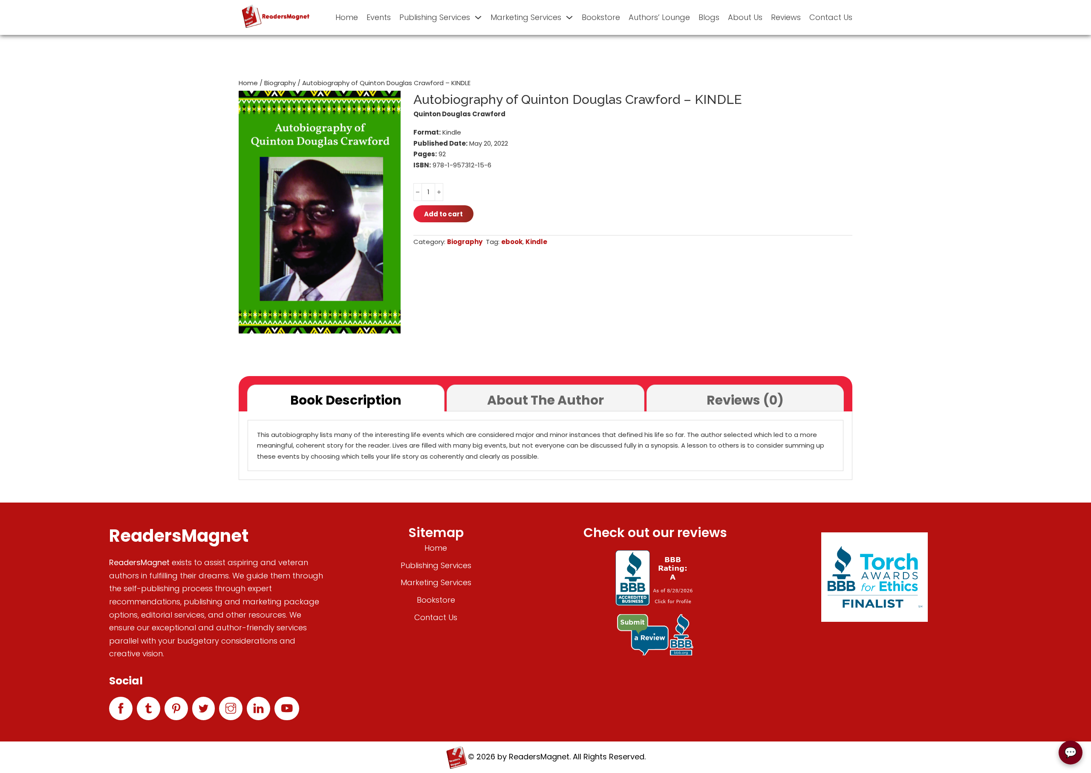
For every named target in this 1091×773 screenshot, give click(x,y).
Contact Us (830, 17)
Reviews (786, 17)
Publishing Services (434, 17)
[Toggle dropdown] (478, 17)
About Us (745, 17)
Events (379, 17)
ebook (511, 241)
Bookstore (601, 17)
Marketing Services (526, 17)
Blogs (708, 17)
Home (346, 17)
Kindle (536, 241)
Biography (280, 82)
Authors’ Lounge (659, 17)
